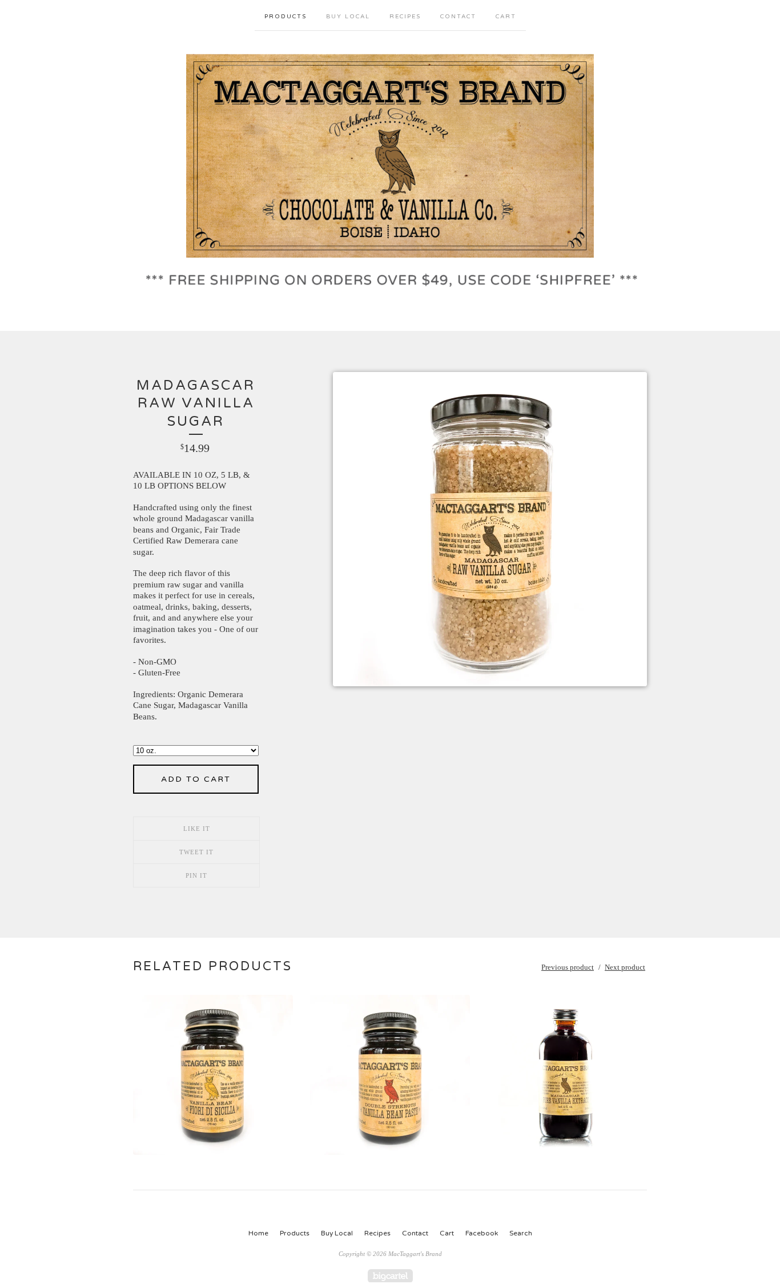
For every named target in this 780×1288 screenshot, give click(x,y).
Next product (625, 967)
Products (285, 16)
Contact (458, 16)
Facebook (481, 1233)
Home (258, 1233)
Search (520, 1233)
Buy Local (348, 16)
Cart (506, 16)
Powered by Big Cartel (390, 1275)
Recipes (405, 16)
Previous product (567, 967)
